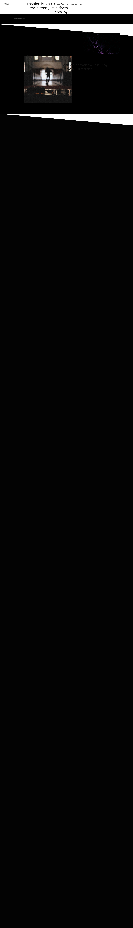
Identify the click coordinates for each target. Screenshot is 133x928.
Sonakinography (31, 55)
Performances (72, 4)
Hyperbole (86, 32)
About (82, 4)
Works (51, 4)
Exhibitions (60, 4)
